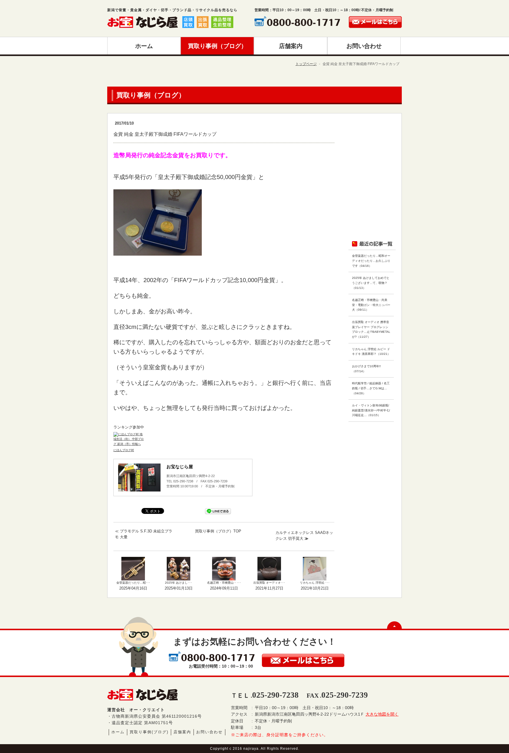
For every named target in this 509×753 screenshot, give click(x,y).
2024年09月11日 (224, 588)
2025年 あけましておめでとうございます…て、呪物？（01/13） (370, 282)
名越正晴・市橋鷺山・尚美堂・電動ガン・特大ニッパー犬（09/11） (371, 304)
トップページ (306, 64)
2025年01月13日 (179, 588)
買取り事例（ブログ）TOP (218, 531)
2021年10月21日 (315, 588)
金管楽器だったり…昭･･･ (133, 582)
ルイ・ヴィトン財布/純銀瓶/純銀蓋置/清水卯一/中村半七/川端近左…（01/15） (371, 410)
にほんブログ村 (123, 450)
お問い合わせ (209, 732)
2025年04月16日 (133, 588)
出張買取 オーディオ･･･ (269, 582)
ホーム (118, 732)
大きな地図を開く (382, 714)
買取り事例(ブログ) (149, 732)
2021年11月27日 (269, 588)
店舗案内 (182, 732)
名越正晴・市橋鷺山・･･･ (224, 582)
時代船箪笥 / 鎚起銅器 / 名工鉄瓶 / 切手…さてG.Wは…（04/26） (371, 388)
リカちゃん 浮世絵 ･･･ (315, 582)
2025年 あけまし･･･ (178, 582)
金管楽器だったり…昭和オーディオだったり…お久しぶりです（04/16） (371, 260)
